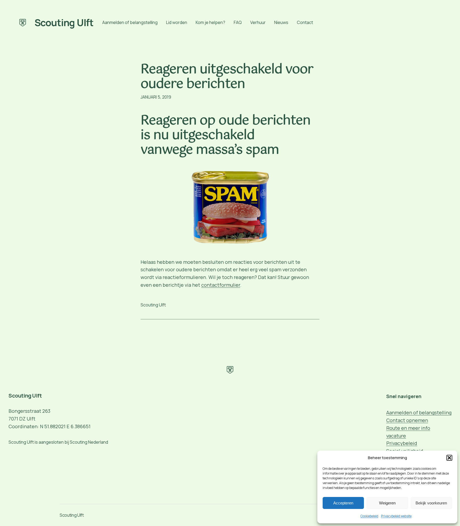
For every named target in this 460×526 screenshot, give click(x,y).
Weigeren (387, 503)
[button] (449, 457)
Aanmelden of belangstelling (418, 412)
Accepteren (343, 503)
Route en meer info (408, 428)
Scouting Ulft (64, 22)
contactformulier (220, 285)
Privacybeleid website (396, 516)
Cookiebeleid (369, 516)
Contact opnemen (407, 420)
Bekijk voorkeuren (431, 503)
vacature (396, 435)
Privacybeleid (401, 443)
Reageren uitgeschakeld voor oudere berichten (227, 77)
